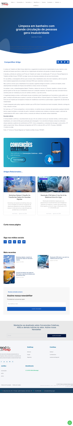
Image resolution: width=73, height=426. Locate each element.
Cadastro (57, 2)
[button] (70, 423)
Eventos (44, 2)
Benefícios (36, 2)
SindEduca (35, 5)
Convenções (20, 2)
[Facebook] (1, 361)
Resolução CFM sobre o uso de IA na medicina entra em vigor (59, 257)
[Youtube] (10, 361)
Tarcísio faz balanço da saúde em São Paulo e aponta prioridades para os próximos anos (25, 274)
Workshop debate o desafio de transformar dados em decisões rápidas (20, 197)
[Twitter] (4, 361)
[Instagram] (12, 361)
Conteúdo (49, 2)
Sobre (12, 2)
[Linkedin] (7, 361)
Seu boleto (28, 2)
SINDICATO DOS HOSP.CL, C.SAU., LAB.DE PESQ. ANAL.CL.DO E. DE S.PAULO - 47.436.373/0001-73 (56, 386)
